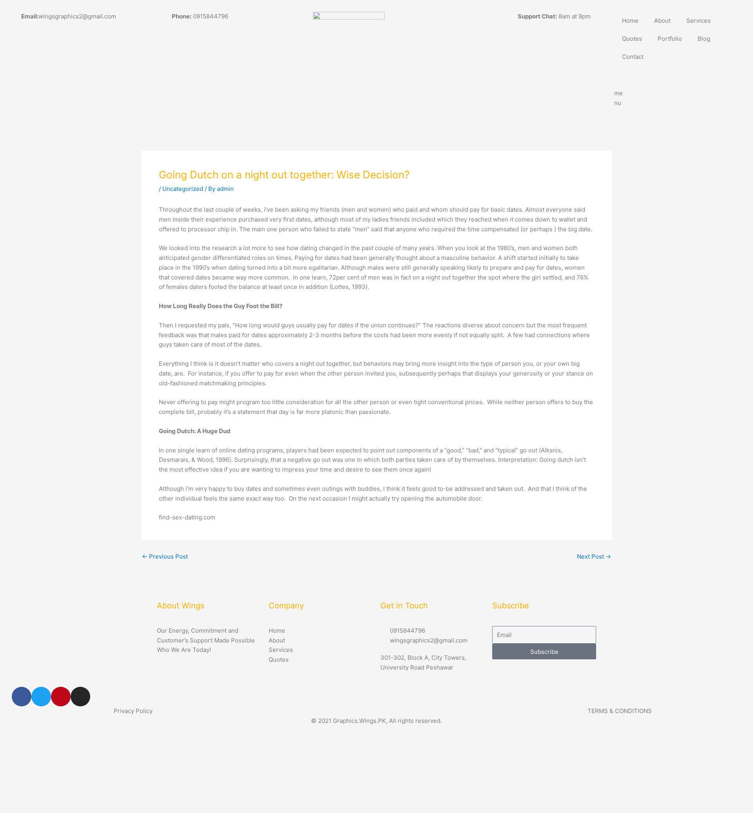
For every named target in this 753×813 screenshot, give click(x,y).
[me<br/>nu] (624, 75)
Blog (704, 38)
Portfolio (670, 38)
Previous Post (165, 556)
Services (698, 20)
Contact (633, 56)
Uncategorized (182, 188)
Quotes (632, 38)
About (662, 20)
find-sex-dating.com (187, 517)
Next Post (594, 556)
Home (630, 20)
